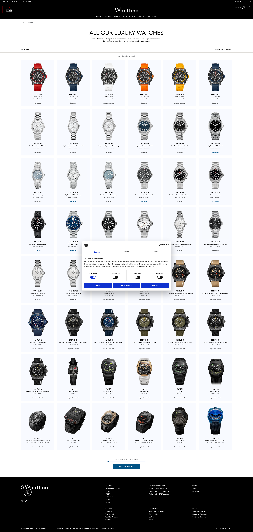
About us (107, 16)
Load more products (126, 466)
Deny (98, 285)
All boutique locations (156, 511)
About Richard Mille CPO (158, 488)
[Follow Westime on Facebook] (26, 501)
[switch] (115, 277)
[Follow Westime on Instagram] (22, 501)
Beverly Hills (153, 514)
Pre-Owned (152, 16)
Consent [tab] (97, 252)
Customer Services (199, 517)
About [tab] (156, 252)
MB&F (107, 494)
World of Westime (111, 517)
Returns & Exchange (199, 514)
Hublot (107, 502)
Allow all (155, 285)
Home (98, 16)
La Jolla (151, 517)
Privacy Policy (78, 528)
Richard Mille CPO (137, 16)
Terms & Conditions (64, 528)
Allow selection (126, 285)
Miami (151, 520)
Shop (124, 16)
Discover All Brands (112, 488)
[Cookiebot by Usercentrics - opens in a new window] (160, 245)
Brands (117, 16)
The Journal (109, 514)
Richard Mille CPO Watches (159, 491)
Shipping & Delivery (199, 511)
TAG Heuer (109, 497)
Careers (108, 520)
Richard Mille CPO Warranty (159, 494)
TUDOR (108, 491)
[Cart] (249, 7)
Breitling (108, 499)
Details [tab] (126, 252)
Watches (30, 22)
